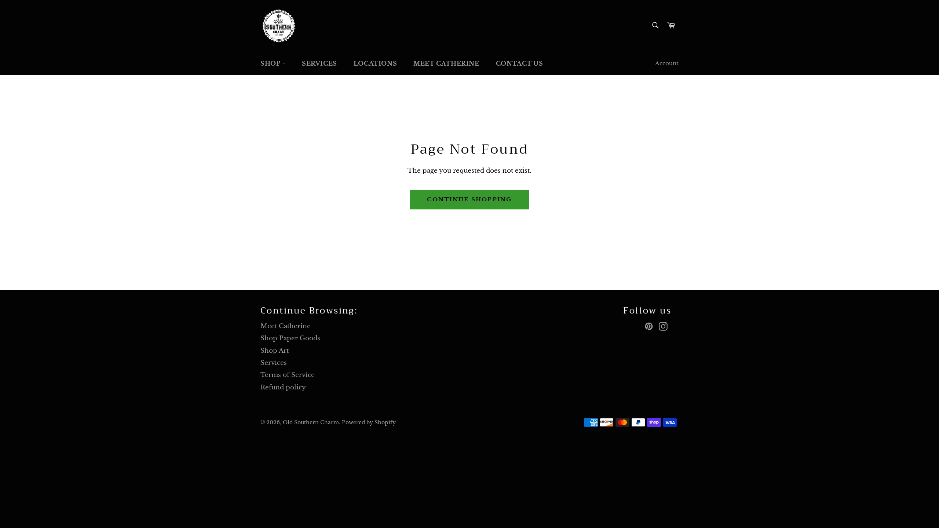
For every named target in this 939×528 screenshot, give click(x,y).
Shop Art (274, 351)
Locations (375, 63)
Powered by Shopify (369, 422)
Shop (271, 63)
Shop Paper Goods (290, 338)
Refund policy (283, 387)
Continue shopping (469, 199)
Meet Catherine (446, 63)
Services (319, 63)
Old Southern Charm (311, 422)
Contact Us (519, 63)
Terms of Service (287, 375)
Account (667, 63)
